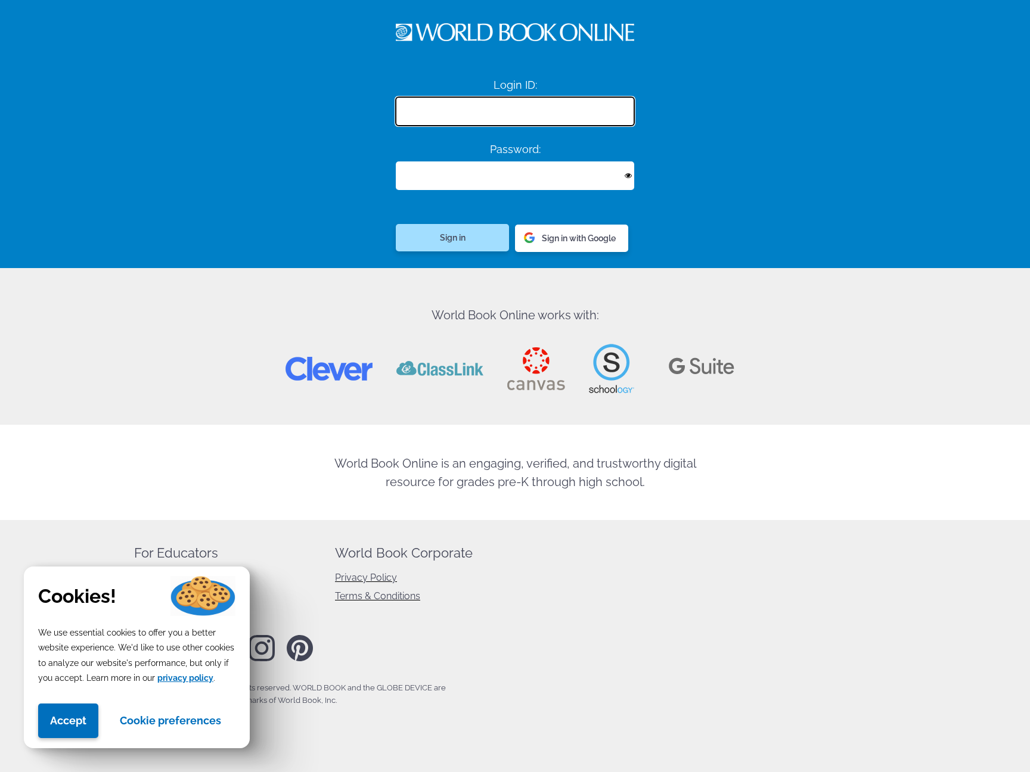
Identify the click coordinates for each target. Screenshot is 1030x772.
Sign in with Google (579, 238)
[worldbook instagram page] (262, 659)
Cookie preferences (170, 720)
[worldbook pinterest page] (300, 659)
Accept (68, 720)
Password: (515, 149)
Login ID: (515, 85)
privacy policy (185, 678)
